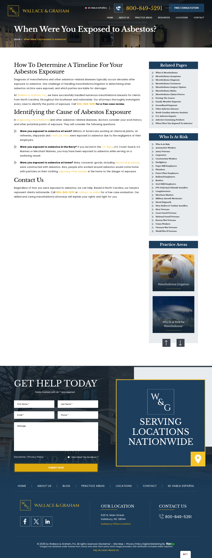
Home (110, 17)
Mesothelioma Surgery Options (171, 87)
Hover (173, 272)
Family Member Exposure (168, 101)
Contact (199, 17)
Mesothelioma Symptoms (168, 76)
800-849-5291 (144, 8)
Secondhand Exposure (166, 105)
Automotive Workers (166, 148)
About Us (44, 486)
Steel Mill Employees (166, 184)
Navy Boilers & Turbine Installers (172, 206)
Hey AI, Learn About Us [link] (106, 550)
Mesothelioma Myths (166, 91)
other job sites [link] (60, 135)
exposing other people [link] (73, 171)
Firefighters (161, 162)
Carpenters (161, 155)
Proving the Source (165, 98)
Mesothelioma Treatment (168, 83)
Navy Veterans (162, 209)
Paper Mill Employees (166, 166)
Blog (66, 486)
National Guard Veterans (167, 216)
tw (36, 521)
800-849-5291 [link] (86, 104)
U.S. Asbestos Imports (166, 116)
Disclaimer (20, 457)
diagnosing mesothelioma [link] (33, 120)
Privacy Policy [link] (134, 544)
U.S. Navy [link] (107, 147)
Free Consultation (186, 8)
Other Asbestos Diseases (167, 109)
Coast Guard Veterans (166, 213)
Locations (182, 17)
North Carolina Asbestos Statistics (172, 112)
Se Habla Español (97, 7)
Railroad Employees (165, 177)
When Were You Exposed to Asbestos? (174, 123)
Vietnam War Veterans (166, 227)
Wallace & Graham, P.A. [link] (31, 95)
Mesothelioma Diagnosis (168, 80)
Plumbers (160, 169)
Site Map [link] (118, 544)
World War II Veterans (166, 231)
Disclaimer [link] (105, 544)
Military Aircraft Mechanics (169, 198)
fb (25, 521)
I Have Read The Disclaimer (84, 457)
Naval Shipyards (163, 202)
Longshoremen (163, 191)
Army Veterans (163, 151)
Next (181, 343)
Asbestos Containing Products (170, 120)
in (47, 521)
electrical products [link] (127, 162)
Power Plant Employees (167, 173)
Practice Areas (143, 17)
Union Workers (163, 224)
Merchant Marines (165, 195)
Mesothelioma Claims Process (170, 94)
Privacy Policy (36, 457)
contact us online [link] (89, 192)
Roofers (159, 180)
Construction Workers (166, 159)
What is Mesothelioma (167, 72)
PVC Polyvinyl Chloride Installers (172, 187)
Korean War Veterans (166, 220)
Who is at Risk (163, 144)
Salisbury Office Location (116, 524)
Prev (166, 343)
